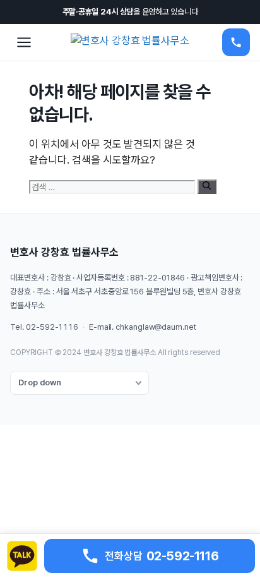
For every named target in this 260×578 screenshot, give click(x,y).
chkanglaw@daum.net (155, 327)
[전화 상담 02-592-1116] (236, 42)
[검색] (207, 186)
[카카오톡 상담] (22, 556)
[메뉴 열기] (24, 42)
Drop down (39, 382)
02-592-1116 (52, 327)
